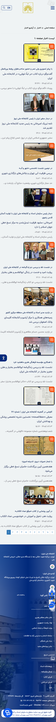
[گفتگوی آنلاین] (52, 605)
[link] (53, 7)
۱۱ (52, 532)
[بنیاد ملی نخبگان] (39, 641)
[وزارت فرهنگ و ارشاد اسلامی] (43, 628)
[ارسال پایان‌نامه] (43, 671)
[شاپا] (43, 687)
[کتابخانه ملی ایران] (52, 566)
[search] (4, 7)
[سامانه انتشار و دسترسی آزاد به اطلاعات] (39, 635)
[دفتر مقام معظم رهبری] (43, 617)
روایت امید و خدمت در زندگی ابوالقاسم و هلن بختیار (26, 272)
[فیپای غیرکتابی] (43, 682)
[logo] (28, 8)
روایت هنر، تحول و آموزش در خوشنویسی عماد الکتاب (26, 516)
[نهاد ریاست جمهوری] (43, 622)
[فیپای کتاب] (43, 676)
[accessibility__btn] (3, 357)
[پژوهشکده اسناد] (43, 666)
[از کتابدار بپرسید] (52, 592)
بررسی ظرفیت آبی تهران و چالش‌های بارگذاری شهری (27, 173)
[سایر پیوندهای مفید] (39, 646)
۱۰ (47, 532)
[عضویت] (52, 598)
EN (8, 7)
